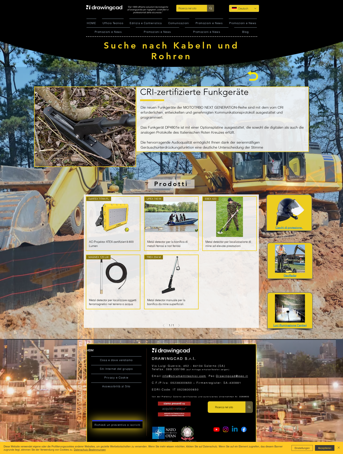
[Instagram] (225, 429)
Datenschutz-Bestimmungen (90, 449)
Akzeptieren (324, 448)
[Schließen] (339, 448)
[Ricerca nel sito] (210, 8)
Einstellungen (302, 448)
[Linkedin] (234, 429)
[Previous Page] (163, 325)
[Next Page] (179, 325)
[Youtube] (216, 429)
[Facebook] (243, 429)
